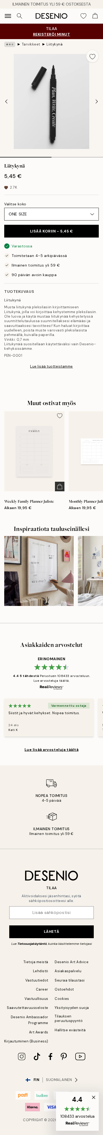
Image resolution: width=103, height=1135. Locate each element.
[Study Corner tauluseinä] (39, 571)
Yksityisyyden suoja (72, 1007)
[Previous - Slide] (6, 101)
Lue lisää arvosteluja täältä (52, 749)
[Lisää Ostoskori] (59, 486)
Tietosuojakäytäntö (32, 944)
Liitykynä (54, 44)
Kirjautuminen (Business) (26, 1041)
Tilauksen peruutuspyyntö (69, 1018)
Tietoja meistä (36, 962)
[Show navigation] (8, 16)
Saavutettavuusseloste (27, 1007)
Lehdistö (40, 971)
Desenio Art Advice (71, 962)
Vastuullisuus (36, 998)
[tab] (26, 155)
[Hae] (19, 16)
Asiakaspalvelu (68, 971)
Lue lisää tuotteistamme (51, 366)
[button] (77, 1111)
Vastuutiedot (36, 980)
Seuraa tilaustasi (70, 980)
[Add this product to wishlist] (92, 56)
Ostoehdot (64, 989)
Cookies (62, 998)
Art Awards (38, 1032)
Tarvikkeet (31, 44)
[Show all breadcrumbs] (9, 44)
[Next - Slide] (96, 101)
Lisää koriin (51, 231)
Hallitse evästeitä (70, 1030)
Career (42, 989)
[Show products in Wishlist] (83, 16)
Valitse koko (15, 204)
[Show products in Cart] (95, 16)
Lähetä (51, 931)
